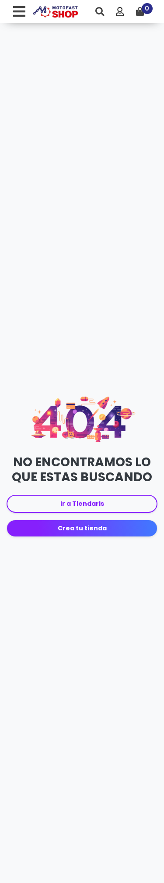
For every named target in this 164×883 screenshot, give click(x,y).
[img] (100, 11)
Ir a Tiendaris (82, 503)
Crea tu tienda (82, 528)
